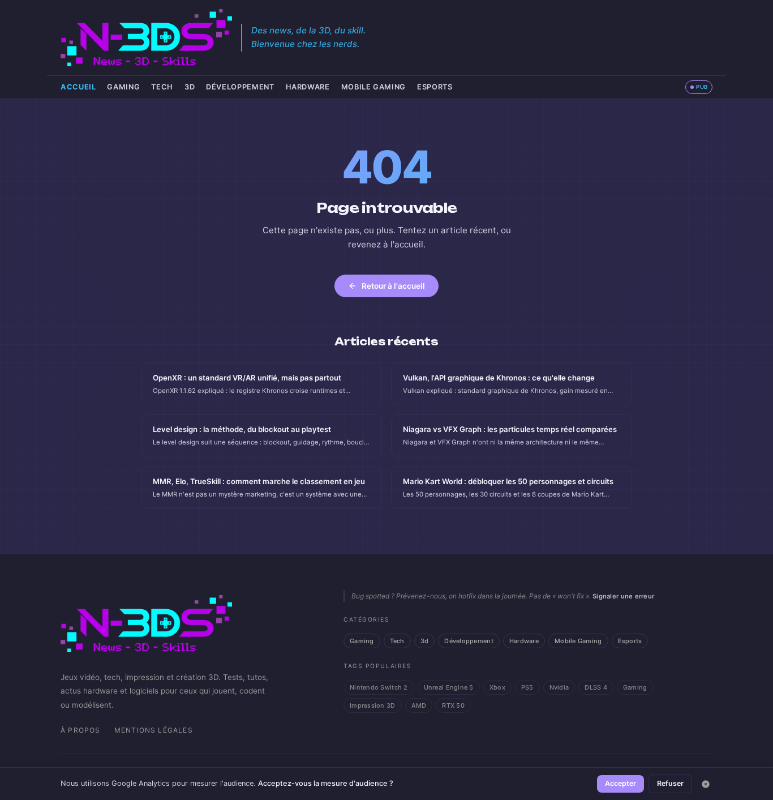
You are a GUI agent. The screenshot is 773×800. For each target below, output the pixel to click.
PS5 (527, 687)
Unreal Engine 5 (449, 687)
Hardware (308, 87)
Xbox (497, 687)
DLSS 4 (596, 687)
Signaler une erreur (623, 596)
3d (189, 87)
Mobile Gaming (373, 87)
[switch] (698, 87)
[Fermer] (705, 784)
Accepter (620, 783)
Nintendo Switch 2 (379, 687)
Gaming (123, 87)
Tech (162, 87)
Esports (434, 87)
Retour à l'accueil (393, 285)
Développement (240, 87)
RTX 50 (453, 705)
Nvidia (559, 687)
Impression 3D (373, 705)
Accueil (78, 87)
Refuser (670, 783)
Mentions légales (153, 730)
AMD (419, 705)
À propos (81, 730)
